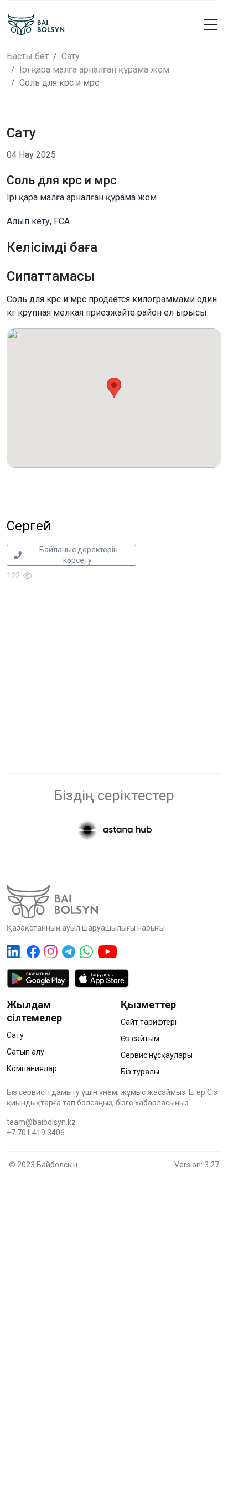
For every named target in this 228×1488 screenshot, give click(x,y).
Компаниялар (32, 1068)
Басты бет (28, 56)
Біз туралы (140, 1071)
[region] (114, 1316)
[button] (199, 24)
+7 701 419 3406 (36, 1132)
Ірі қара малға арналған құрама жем (94, 69)
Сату (70, 56)
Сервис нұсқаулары (157, 1055)
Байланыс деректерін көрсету (78, 555)
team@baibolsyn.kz (41, 1122)
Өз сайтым (140, 1038)
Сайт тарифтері (149, 1021)
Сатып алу (25, 1051)
